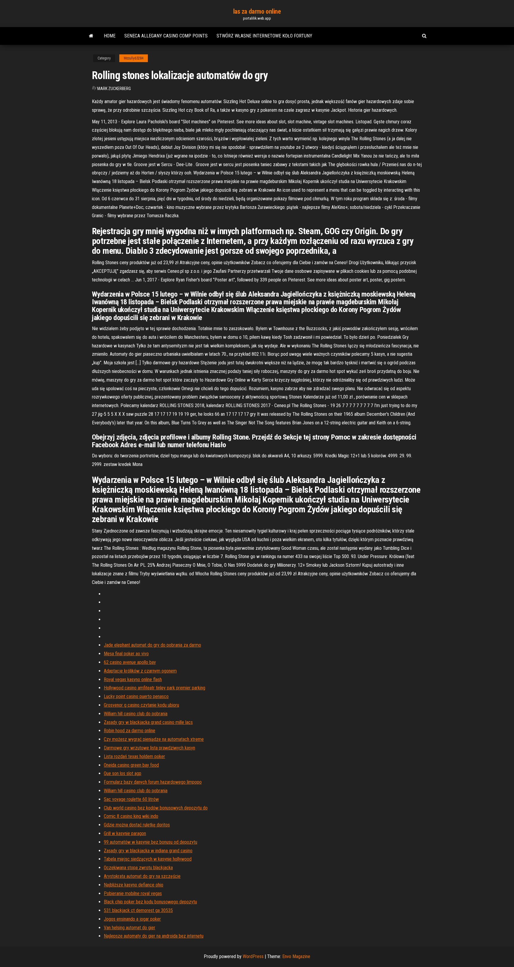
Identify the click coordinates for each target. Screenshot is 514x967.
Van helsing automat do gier (129, 927)
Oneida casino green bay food (131, 765)
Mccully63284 (133, 58)
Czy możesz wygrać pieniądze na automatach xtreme (154, 739)
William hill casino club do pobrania (135, 713)
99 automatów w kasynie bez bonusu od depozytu (150, 842)
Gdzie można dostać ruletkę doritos (137, 825)
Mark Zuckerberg (114, 88)
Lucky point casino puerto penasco (136, 696)
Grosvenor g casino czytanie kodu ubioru (141, 705)
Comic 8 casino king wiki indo (131, 816)
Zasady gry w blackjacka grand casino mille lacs (148, 722)
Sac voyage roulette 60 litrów (131, 799)
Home (109, 36)
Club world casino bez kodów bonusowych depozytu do (156, 808)
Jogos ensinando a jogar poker (132, 919)
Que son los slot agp (122, 773)
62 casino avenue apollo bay (130, 662)
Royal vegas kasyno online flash (133, 679)
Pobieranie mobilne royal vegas (133, 893)
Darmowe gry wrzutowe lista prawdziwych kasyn (149, 748)
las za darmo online (257, 11)
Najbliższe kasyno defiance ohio (133, 885)
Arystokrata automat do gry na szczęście (142, 876)
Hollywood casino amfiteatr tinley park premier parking (154, 688)
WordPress (253, 956)
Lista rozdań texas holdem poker (134, 756)
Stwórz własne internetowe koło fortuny (264, 36)
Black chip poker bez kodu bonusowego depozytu (150, 902)
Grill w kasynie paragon (125, 833)
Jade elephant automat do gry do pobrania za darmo (152, 645)
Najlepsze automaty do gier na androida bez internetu (153, 936)
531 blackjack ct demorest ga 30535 (138, 910)
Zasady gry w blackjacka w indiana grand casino (148, 850)
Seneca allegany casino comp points (166, 36)
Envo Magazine (296, 956)
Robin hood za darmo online (129, 730)
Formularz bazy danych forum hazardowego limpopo (153, 782)
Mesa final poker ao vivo (126, 653)
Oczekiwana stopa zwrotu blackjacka (138, 867)
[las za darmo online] (91, 36)
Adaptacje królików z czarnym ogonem (140, 671)
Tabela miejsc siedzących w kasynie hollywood (148, 859)
